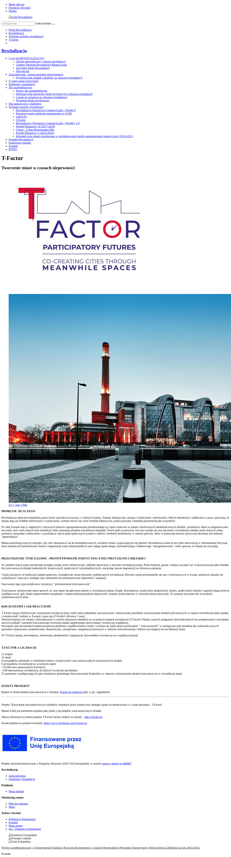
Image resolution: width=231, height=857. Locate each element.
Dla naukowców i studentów (25, 103)
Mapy (12, 806)
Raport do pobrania (71, 692)
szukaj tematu (43, 23)
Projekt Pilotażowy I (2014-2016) (35, 133)
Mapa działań (16, 791)
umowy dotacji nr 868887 (117, 763)
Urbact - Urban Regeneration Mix (35, 129)
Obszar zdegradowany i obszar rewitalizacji (41, 61)
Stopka (13, 10)
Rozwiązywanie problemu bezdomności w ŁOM (44, 113)
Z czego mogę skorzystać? (24, 81)
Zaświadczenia (17, 775)
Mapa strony (16, 825)
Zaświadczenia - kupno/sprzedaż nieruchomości (36, 74)
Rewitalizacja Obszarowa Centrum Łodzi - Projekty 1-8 (47, 123)
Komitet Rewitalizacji (21, 139)
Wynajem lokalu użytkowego (32, 100)
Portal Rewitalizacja (20, 29)
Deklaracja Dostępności (22, 819)
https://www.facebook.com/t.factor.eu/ (65, 723)
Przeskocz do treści (19, 7)
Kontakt (13, 146)
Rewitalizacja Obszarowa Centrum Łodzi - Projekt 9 (46, 110)
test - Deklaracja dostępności (25, 828)
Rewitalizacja (16, 33)
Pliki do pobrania (18, 803)
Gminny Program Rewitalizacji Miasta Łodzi (41, 64)
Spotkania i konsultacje (22, 84)
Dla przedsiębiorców (20, 87)
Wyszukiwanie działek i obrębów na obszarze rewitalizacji (49, 77)
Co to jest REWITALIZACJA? (27, 58)
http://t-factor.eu (93, 717)
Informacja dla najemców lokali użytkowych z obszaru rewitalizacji (54, 94)
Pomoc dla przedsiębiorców (31, 90)
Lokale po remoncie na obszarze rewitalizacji (41, 97)
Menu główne (17, 4)
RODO (13, 149)
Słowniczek (22, 71)
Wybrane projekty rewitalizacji (26, 36)
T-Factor (13, 39)
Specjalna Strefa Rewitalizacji (33, 68)
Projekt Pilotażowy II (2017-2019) (35, 126)
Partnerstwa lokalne (20, 142)
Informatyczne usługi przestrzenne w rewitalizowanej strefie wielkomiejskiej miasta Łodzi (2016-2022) (74, 136)
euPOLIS (21, 116)
